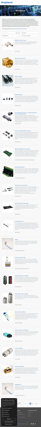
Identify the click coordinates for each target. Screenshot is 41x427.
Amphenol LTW (18, 105)
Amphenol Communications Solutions (22, 268)
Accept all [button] (9, 419)
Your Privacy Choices (21, 423)
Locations (29, 414)
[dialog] (9, 412)
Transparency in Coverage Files (20, 417)
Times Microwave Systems (20, 250)
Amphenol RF (17, 51)
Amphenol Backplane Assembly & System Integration (24, 159)
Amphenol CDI (17, 377)
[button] (9, 424)
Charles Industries (18, 286)
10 (32, 403)
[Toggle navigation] (38, 3)
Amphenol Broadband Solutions (21, 28)
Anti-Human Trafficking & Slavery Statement (20, 415)
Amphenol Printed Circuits (20, 177)
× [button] (15, 399)
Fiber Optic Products (19, 322)
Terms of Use (26, 423)
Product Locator (30, 412)
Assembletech (17, 87)
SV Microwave (17, 358)
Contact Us (29, 415)
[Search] (16, 33)
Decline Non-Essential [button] (9, 421)
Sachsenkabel (17, 214)
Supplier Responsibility (18, 412)
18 (36, 403)
